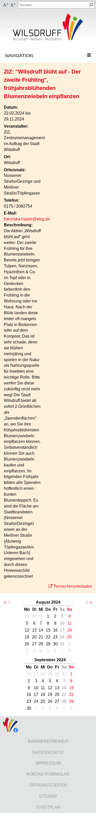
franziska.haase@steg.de (27, 219)
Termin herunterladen (73, 586)
